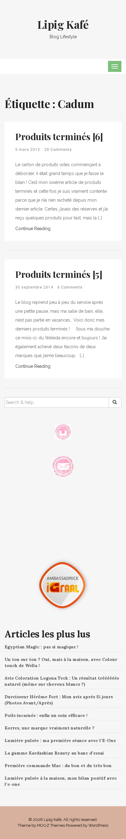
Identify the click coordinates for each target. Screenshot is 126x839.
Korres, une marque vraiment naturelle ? (49, 728)
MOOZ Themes (51, 825)
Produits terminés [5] (58, 274)
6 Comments (70, 287)
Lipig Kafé (62, 24)
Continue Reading (32, 228)
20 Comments (58, 149)
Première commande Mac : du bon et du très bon (58, 765)
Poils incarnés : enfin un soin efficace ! (46, 715)
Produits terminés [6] (59, 136)
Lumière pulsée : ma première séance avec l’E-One (60, 740)
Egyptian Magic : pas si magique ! (41, 647)
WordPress (98, 825)
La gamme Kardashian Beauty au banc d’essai (54, 753)
